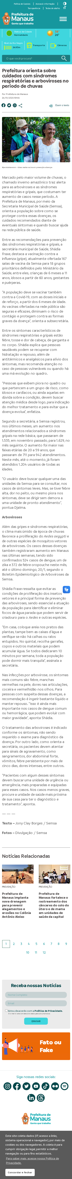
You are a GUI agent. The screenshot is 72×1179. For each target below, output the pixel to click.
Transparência (34, 8)
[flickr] (55, 1086)
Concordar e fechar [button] (20, 1172)
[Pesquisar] (64, 58)
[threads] (41, 1098)
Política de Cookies (22, 4)
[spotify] (64, 1086)
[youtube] (36, 1086)
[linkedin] (31, 1098)
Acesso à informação (45, 4)
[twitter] (26, 1086)
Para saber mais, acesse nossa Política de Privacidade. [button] (32, 1161)
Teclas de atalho (53, 8)
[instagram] (7, 1086)
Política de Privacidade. (49, 1010)
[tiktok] (45, 1086)
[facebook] (17, 1086)
